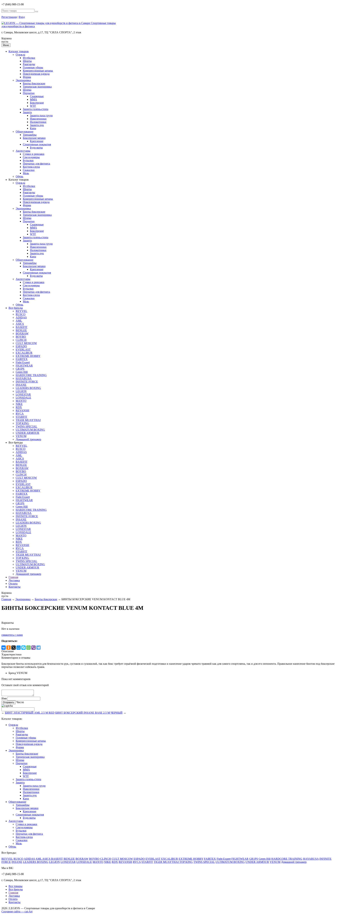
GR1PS (20, 368)
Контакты (14, 586)
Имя (4, 698)
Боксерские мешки (34, 137)
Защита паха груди (41, 115)
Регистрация (9, 17)
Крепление (36, 141)
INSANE (21, 384)
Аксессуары (23, 150)
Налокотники (38, 121)
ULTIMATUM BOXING (30, 429)
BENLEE (21, 330)
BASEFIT (21, 327)
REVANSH (22, 410)
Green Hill (22, 371)
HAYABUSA (24, 378)
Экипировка (23, 80)
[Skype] (23, 647)
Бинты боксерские (34, 83)
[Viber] (33, 647)
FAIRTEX (22, 359)
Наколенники (38, 118)
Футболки (29, 57)
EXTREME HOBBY (28, 355)
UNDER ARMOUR (27, 432)
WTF (33, 105)
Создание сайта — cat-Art (16, 911)
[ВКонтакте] (3, 647)
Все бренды (16, 307)
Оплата (13, 583)
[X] (13, 647)
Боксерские (37, 102)
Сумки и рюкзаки (33, 153)
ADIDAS (21, 317)
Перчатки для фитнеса (36, 163)
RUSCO (20, 314)
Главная (13, 577)
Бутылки (28, 160)
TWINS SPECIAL (26, 426)
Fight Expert (23, 362)
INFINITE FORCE (27, 381)
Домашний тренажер (28, 439)
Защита (27, 112)
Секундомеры (31, 157)
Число (20, 702)
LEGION (21, 391)
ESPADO (21, 346)
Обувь (19, 176)
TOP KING (22, 423)
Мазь (26, 173)
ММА (33, 99)
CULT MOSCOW (26, 343)
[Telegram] (38, 647)
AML (19, 320)
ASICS (20, 323)
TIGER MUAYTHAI (28, 420)
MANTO (21, 400)
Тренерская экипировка (37, 86)
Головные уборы (33, 67)
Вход (22, 17)
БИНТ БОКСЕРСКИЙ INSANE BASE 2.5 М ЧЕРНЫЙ (89, 712)
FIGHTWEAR (24, 365)
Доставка (14, 580)
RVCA (20, 413)
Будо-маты (36, 147)
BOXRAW (22, 333)
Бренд (12, 672)
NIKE (19, 404)
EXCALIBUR (24, 352)
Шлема (27, 89)
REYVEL (21, 311)
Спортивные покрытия (37, 144)
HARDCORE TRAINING (31, 375)
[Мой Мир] (18, 647)
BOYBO (21, 336)
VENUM (21, 436)
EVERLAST (23, 349)
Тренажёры (30, 134)
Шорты (27, 61)
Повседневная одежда (36, 73)
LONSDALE (23, 397)
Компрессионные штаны (38, 70)
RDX (19, 407)
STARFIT (21, 416)
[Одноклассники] (8, 647)
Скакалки (29, 170)
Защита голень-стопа (35, 109)
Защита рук (37, 125)
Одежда (20, 54)
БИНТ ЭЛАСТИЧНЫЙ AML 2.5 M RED (30, 712)
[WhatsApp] (28, 647)
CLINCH (21, 339)
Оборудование (24, 131)
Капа (33, 128)
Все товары (15, 886)
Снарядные (37, 96)
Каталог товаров (19, 51)
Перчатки (29, 93)
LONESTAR (23, 394)
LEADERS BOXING (28, 388)
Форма (27, 77)
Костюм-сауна (31, 166)
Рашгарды (29, 64)
